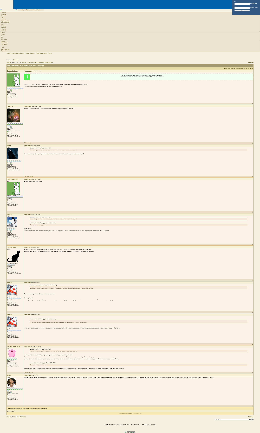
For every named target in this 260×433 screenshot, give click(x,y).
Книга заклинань (5, 22)
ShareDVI (10, 106)
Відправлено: (28, 71)
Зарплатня (4, 50)
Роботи (3, 34)
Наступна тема (137, 413)
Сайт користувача (28, 142)
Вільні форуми (30, 53)
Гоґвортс (34, 9)
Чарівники (3, 30)
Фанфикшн (4, 46)
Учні (2, 37)
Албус (9, 375)
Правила (3, 12)
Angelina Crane (11, 247)
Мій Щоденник (4, 42)
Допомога (3, 15)
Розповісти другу (238, 68)
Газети (2, 47)
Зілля (2, 24)
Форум (23, 9)
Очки (2, 36)
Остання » (23, 62)
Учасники (3, 14)
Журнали (3, 41)
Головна (3, 32)
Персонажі (3, 44)
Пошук (3, 17)
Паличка (28, 9)
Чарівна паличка (5, 21)
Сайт (38, 9)
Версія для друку (248, 68)
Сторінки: (8, 62)
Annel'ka (9, 214)
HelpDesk (3, 19)
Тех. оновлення (5, 49)
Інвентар (3, 27)
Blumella (9, 282)
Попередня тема (123, 413)
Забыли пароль (254, 7)
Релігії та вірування (41, 53)
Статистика (4, 39)
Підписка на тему (228, 68)
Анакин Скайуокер (12, 71)
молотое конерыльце (13, 346)
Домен (9, 145)
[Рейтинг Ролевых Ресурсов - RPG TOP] (131, 432)
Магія (50, 53)
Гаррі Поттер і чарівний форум (15, 53)
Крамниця (3, 25)
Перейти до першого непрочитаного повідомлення (40, 62)
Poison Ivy (15, 59)
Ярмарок (3, 29)
